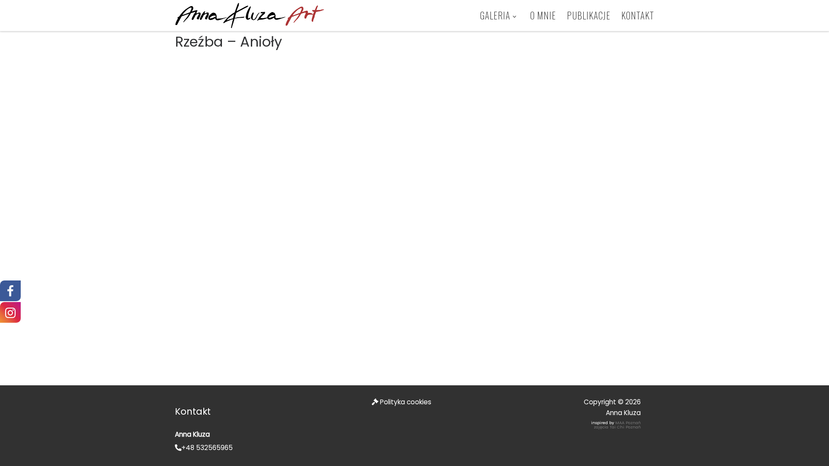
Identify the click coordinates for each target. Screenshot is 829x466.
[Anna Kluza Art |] (249, 14)
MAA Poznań (628, 422)
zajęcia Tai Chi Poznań (617, 427)
